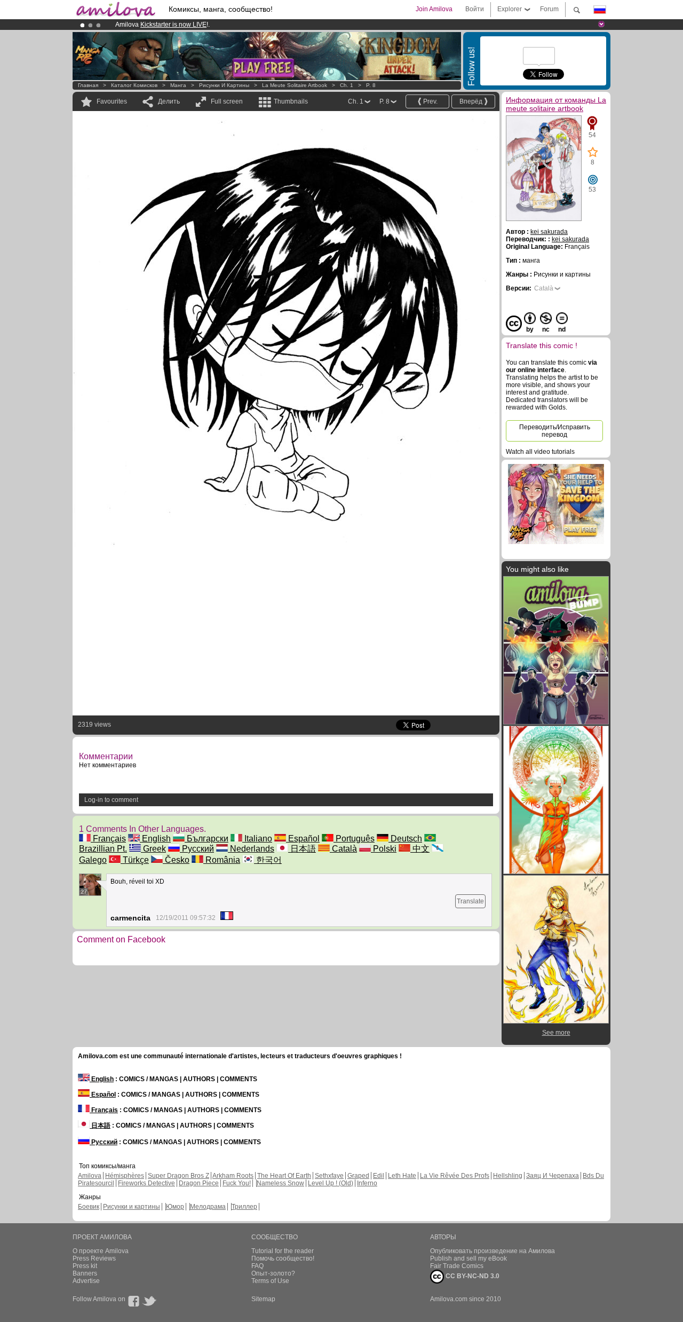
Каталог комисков (134, 85)
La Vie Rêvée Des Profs (454, 1175)
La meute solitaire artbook (295, 85)
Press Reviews (94, 1258)
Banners (85, 1273)
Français (108, 838)
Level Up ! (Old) (330, 1183)
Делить (169, 101)
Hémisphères (124, 1175)
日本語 (302, 848)
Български (206, 838)
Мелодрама (208, 1206)
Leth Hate (402, 1175)
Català (343, 848)
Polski (383, 848)
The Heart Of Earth (284, 1175)
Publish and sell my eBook (468, 1258)
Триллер (244, 1206)
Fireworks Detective (146, 1183)
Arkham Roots (232, 1175)
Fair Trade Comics (456, 1266)
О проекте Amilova (101, 1251)
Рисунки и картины (224, 85)
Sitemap (263, 1299)
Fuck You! (237, 1183)
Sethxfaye (329, 1175)
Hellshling (507, 1175)
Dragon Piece (199, 1183)
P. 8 (371, 85)
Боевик (88, 1206)
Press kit (85, 1266)
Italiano (257, 838)
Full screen (227, 101)
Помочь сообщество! (282, 1258)
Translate (470, 901)
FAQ (257, 1266)
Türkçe (135, 859)
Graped (358, 1175)
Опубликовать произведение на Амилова (492, 1251)
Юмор (175, 1206)
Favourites (112, 101)
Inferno (367, 1183)
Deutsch (405, 838)
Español (303, 838)
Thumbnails (291, 101)
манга (178, 85)
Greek (153, 848)
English (155, 838)
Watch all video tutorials (540, 451)
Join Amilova (434, 9)
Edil (378, 1175)
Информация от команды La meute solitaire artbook (556, 104)
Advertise (86, 1281)
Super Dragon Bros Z (178, 1175)
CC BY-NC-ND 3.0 (471, 1276)
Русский (197, 848)
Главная (88, 85)
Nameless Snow (280, 1183)
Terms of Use (270, 1281)
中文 (420, 848)
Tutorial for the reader (282, 1251)
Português (354, 838)
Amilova (89, 1175)
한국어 (268, 859)
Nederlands (251, 848)
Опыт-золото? (273, 1273)
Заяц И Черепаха (552, 1175)
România (221, 859)
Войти (474, 9)
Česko (176, 859)
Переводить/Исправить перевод (554, 430)
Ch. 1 (346, 85)
